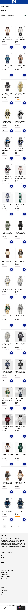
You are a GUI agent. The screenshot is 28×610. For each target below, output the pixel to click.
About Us (3, 555)
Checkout (3, 595)
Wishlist (3, 597)
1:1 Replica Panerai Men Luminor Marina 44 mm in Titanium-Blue (20, 512)
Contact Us (4, 558)
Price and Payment (6, 579)
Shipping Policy (5, 574)
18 (18, 526)
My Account (4, 590)
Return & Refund (5, 576)
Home (2, 6)
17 (16, 526)
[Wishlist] (5, 608)
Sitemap (3, 599)
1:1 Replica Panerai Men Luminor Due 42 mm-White (20, 483)
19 (21, 526)
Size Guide (3, 560)
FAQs (2, 564)
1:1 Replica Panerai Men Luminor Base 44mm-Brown (7, 483)
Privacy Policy (4, 572)
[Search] (25, 2)
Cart (2, 592)
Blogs (2, 562)
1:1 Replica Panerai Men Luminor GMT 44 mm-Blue (7, 511)
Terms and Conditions (7, 570)
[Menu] (2, 2)
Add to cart (11, 47)
